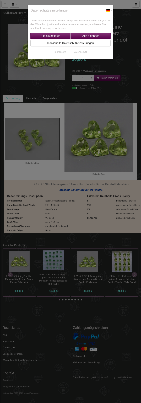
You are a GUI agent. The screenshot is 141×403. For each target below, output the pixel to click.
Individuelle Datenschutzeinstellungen (70, 43)
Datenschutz (80, 51)
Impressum (60, 51)
